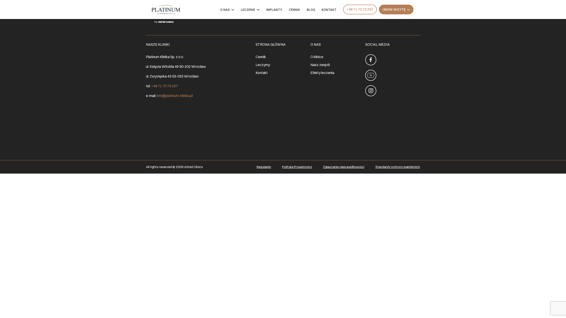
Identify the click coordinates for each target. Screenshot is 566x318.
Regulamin (264, 167)
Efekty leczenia (322, 72)
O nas (225, 9)
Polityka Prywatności (297, 167)
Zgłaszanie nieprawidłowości (343, 167)
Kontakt (329, 9)
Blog (311, 9)
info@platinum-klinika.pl (175, 95)
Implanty (274, 9)
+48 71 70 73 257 (360, 9)
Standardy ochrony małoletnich (397, 167)
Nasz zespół (320, 64)
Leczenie (248, 9)
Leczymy (263, 64)
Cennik (294, 9)
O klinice (316, 57)
